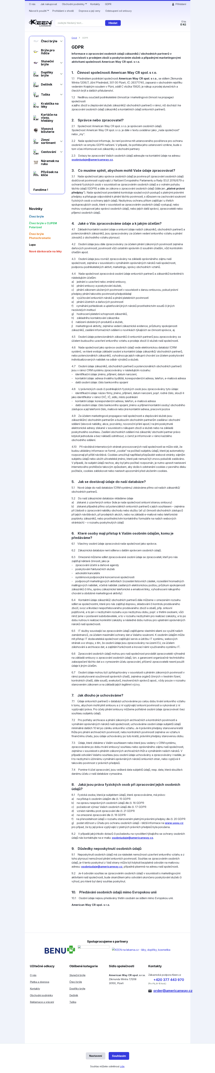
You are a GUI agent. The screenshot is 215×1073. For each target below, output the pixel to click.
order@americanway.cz (172, 991)
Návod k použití (38, 10)
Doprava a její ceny (89, 10)
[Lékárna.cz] (141, 949)
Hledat (113, 23)
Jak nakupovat (48, 4)
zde (122, 1066)
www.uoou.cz (174, 823)
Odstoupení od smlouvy (118, 10)
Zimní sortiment (48, 141)
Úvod (74, 37)
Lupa (32, 244)
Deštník (46, 84)
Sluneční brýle (47, 63)
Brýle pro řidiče (48, 51)
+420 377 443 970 (168, 980)
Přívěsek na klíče (49, 173)
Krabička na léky (50, 105)
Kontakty (95, 4)
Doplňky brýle (47, 74)
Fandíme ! (40, 189)
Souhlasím (119, 1056)
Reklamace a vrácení (42, 1002)
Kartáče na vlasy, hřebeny (49, 117)
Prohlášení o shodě (63, 10)
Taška (45, 94)
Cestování (48, 152)
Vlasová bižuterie (47, 130)
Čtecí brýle (49, 41)
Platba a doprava (39, 981)
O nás (32, 4)
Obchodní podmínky (73, 4)
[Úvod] (40, 23)
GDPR (108, 4)
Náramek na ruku (50, 162)
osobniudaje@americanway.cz (92, 159)
